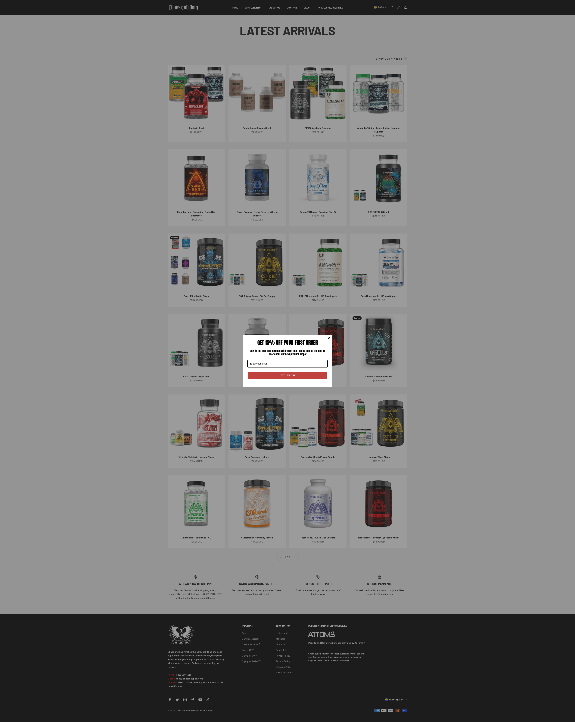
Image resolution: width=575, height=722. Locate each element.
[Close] (328, 338)
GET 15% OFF (287, 375)
